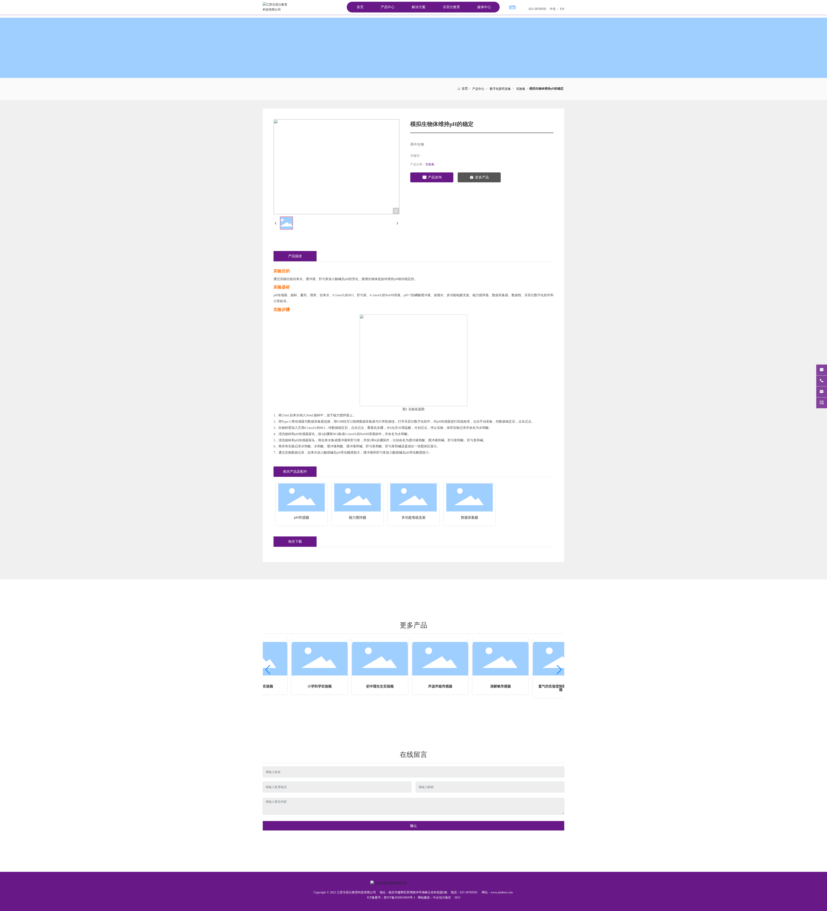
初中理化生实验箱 (364, 686)
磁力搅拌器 (357, 517)
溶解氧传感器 (484, 686)
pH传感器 (301, 517)
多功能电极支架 (413, 517)
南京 (448, 897)
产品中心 (478, 88)
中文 (552, 9)
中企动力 (439, 897)
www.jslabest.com (502, 892)
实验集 (520, 88)
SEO (457, 897)
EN (561, 9)
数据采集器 (469, 517)
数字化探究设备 (500, 88)
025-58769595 (537, 9)
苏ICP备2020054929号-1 (399, 897)
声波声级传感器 (424, 686)
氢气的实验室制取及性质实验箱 (545, 688)
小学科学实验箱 (304, 686)
